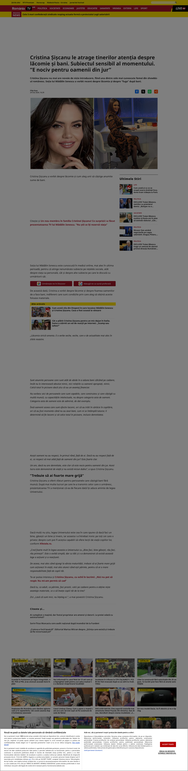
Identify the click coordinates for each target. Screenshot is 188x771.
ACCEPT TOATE (168, 744)
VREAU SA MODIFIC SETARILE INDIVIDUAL (167, 752)
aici (30, 759)
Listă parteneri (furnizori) (93, 750)
